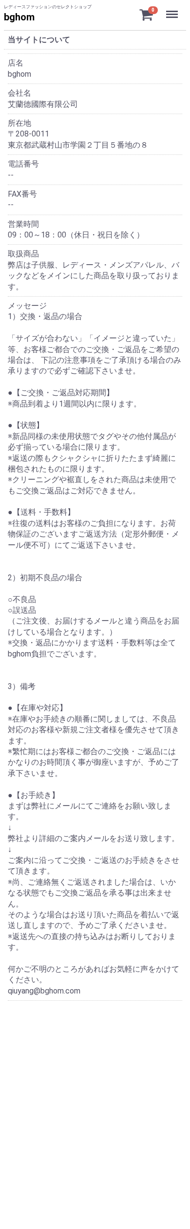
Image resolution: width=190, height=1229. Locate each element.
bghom (19, 17)
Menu (173, 9)
